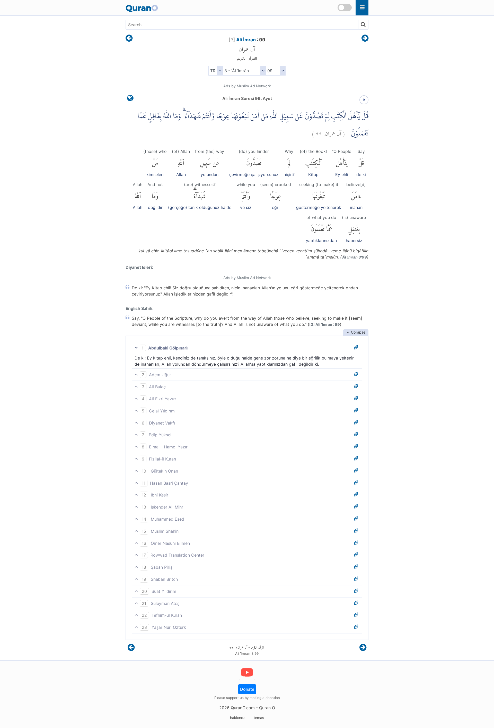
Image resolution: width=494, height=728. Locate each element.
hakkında (237, 717)
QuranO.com (243, 707)
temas (259, 717)
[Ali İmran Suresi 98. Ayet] (129, 38)
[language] (130, 99)
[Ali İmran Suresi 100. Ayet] (364, 38)
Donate (247, 689)
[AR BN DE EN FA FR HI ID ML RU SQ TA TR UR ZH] (215, 71)
